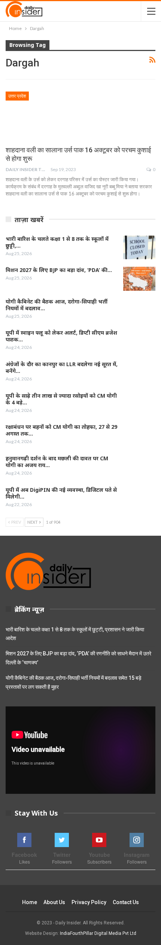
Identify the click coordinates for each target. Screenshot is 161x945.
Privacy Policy (89, 902)
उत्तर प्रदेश (17, 96)
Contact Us (126, 902)
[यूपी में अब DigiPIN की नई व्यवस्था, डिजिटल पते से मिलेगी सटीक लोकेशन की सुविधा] (139, 499)
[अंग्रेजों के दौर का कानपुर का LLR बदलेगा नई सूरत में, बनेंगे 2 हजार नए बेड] (139, 373)
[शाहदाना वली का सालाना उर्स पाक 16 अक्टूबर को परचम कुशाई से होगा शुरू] (45, 117)
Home (29, 902)
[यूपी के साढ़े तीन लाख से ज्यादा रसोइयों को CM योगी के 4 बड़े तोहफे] (139, 404)
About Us (54, 902)
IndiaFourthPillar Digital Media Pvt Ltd (98, 933)
